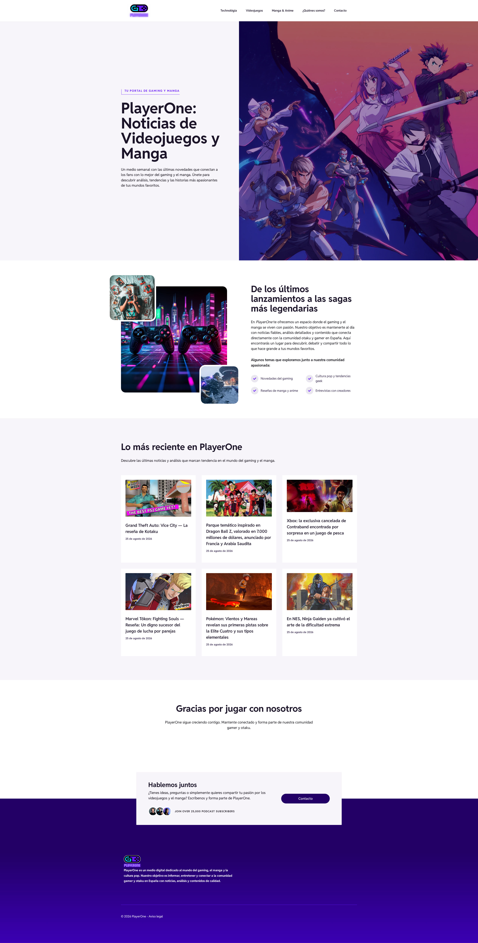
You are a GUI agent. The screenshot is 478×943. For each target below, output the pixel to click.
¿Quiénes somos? (313, 11)
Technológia (229, 11)
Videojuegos (254, 11)
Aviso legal (156, 916)
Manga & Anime (283, 11)
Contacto (340, 11)
